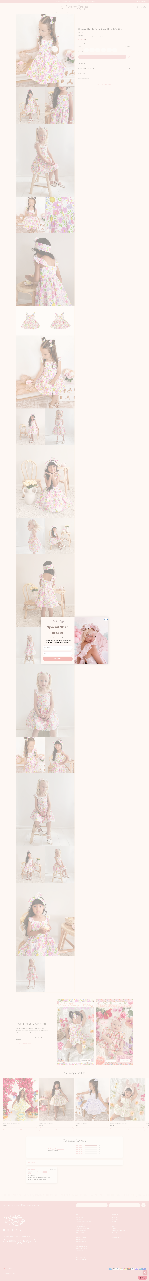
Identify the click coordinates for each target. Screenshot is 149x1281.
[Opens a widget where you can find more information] (142, 1278)
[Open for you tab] (145, 1272)
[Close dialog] (105, 619)
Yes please (57, 659)
